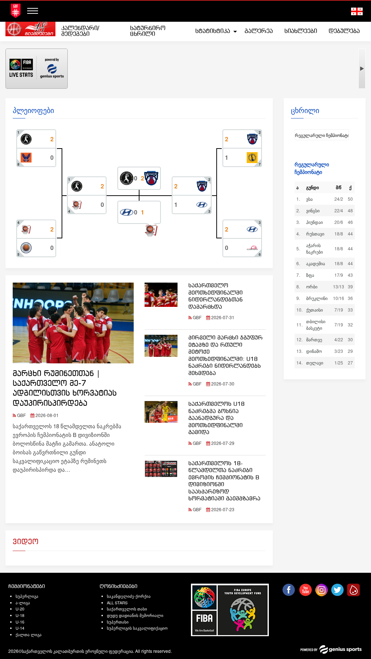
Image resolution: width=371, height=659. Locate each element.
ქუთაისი (314, 309)
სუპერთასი (118, 622)
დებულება (344, 31)
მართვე (314, 339)
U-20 (20, 609)
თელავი (314, 362)
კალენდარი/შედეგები (80, 31)
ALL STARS (117, 602)
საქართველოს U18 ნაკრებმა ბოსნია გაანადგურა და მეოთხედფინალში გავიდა (216, 418)
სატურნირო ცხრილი (148, 31)
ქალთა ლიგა (29, 634)
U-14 (20, 628)
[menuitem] (89, 31)
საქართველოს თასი (127, 609)
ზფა (310, 275)
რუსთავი (315, 233)
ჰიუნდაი (314, 222)
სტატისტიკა (212, 31)
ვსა (309, 199)
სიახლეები (300, 31)
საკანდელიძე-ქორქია (129, 596)
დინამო (314, 351)
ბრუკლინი (317, 298)
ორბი (311, 286)
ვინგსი (313, 210)
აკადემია (315, 263)
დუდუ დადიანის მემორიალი (135, 615)
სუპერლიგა (27, 596)
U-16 (20, 622)
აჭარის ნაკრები (314, 248)
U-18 (20, 615)
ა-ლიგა (23, 602)
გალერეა (259, 31)
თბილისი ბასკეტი (315, 324)
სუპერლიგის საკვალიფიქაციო (137, 628)
